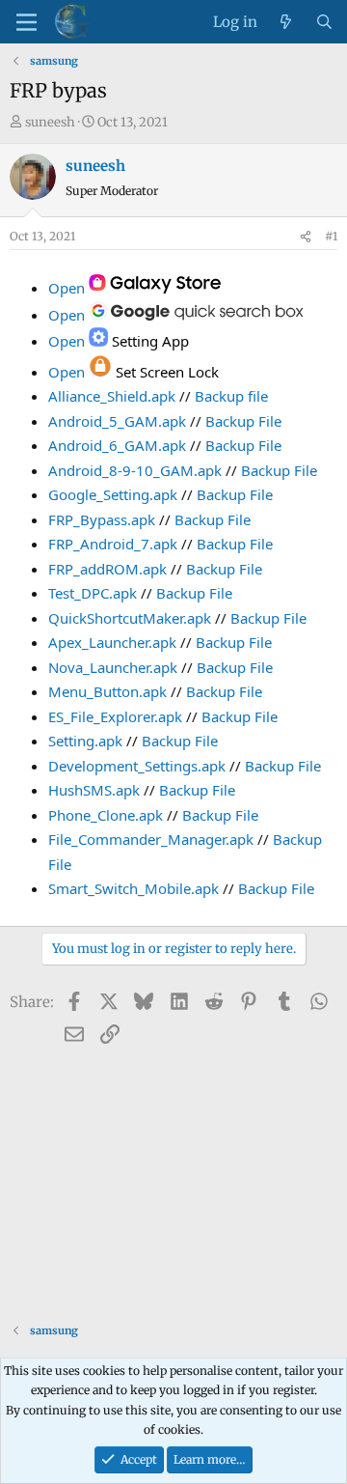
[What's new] (286, 22)
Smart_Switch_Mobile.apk (133, 888)
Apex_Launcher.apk (112, 642)
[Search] (324, 22)
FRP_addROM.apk (107, 568)
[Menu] (26, 22)
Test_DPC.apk (92, 592)
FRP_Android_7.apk (112, 543)
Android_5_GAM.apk (117, 421)
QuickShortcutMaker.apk (129, 618)
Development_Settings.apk (137, 765)
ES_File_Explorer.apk (115, 716)
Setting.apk (85, 740)
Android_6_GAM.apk (117, 445)
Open (68, 287)
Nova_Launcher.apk (112, 667)
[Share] (305, 236)
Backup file (231, 396)
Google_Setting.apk (112, 494)
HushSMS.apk (94, 789)
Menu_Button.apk (107, 691)
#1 (331, 236)
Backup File (243, 421)
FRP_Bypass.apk (101, 519)
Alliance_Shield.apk (111, 396)
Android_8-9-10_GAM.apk (135, 470)
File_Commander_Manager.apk (151, 839)
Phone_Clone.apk (105, 815)
